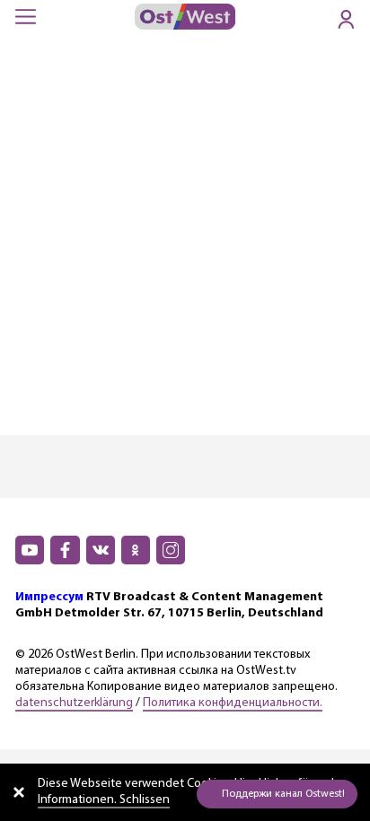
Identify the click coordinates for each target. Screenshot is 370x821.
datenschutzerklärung (74, 703)
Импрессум (49, 597)
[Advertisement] (185, 241)
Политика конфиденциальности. (232, 703)
